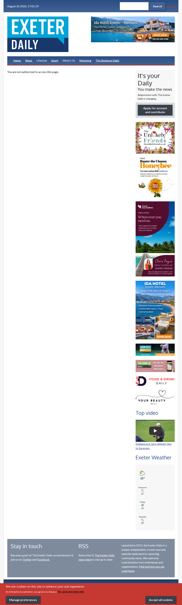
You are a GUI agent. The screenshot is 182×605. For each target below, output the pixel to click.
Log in (171, 6)
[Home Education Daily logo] (155, 366)
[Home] (49, 34)
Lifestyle (41, 60)
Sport (54, 60)
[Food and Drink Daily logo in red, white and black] (155, 381)
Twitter (27, 559)
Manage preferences (23, 599)
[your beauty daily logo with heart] (155, 398)
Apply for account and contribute (155, 110)
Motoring (85, 60)
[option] (133, 29)
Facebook (43, 559)
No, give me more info (71, 591)
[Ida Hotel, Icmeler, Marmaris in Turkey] (133, 29)
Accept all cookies (161, 599)
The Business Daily (107, 60)
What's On (69, 60)
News (28, 60)
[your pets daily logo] (155, 350)
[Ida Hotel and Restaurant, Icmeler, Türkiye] (155, 310)
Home (17, 60)
